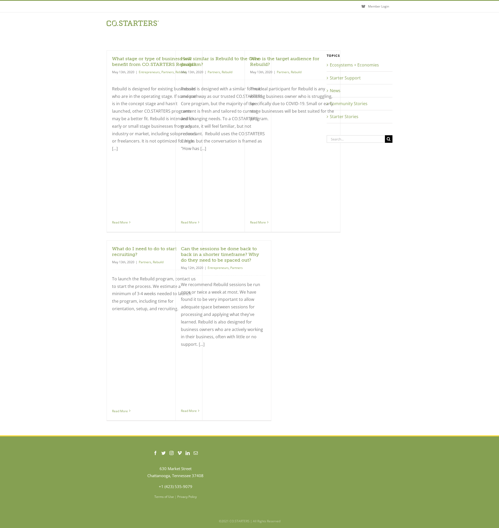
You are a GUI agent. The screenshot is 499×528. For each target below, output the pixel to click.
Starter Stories (344, 116)
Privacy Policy (187, 497)
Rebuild (227, 72)
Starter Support (345, 78)
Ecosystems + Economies (354, 65)
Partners (167, 72)
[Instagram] (171, 453)
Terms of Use (164, 497)
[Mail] (196, 453)
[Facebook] (155, 453)
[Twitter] (163, 453)
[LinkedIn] (188, 453)
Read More (120, 222)
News (335, 90)
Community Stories (348, 103)
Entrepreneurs (149, 72)
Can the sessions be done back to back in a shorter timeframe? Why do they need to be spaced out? (220, 254)
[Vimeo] (180, 453)
